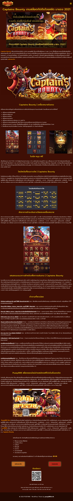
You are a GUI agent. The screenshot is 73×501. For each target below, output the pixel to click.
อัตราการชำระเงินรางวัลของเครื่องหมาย (36, 212)
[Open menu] (70, 3)
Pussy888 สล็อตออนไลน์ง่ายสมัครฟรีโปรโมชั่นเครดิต (36, 372)
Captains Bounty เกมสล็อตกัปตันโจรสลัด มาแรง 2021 (36, 9)
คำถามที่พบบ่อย (36, 296)
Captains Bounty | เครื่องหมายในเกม (36, 104)
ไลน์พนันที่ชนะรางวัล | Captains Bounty (36, 171)
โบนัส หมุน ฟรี (36, 156)
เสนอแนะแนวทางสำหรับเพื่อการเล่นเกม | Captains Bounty (36, 275)
